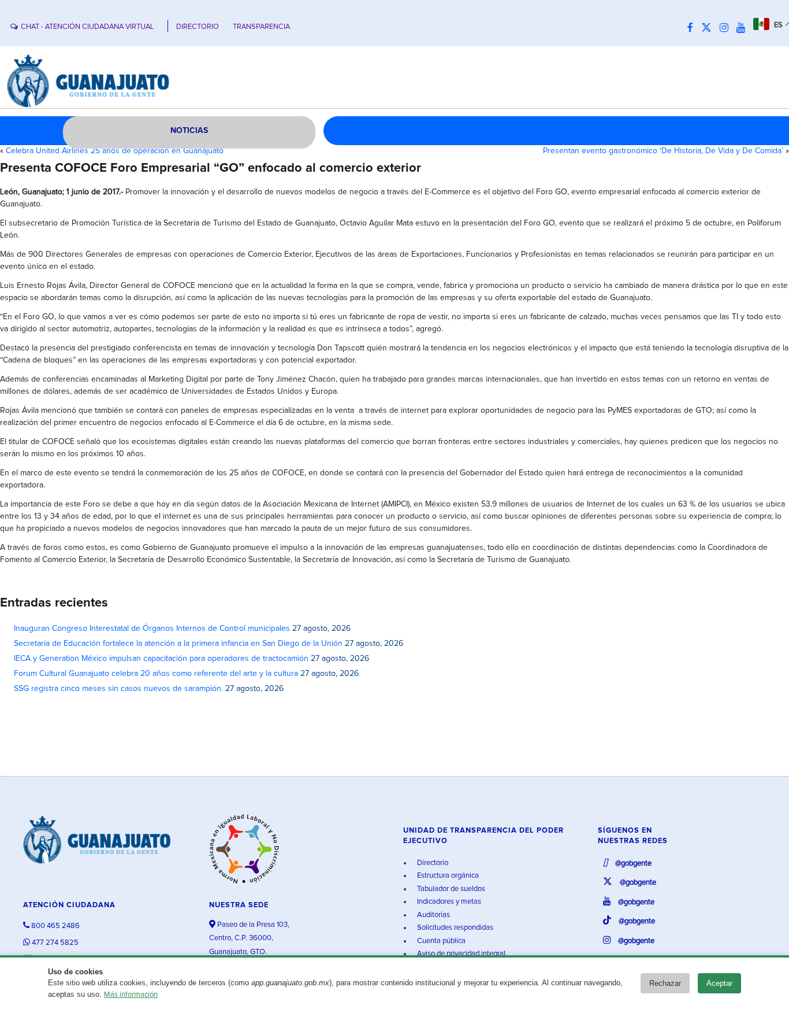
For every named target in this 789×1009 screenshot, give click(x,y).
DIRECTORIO (197, 27)
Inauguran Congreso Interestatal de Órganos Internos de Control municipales (152, 628)
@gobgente (632, 863)
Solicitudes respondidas (454, 928)
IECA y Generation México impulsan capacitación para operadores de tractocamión (161, 659)
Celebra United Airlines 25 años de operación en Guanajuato (115, 151)
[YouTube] (743, 28)
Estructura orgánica (447, 875)
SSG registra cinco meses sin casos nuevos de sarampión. (118, 689)
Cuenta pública (440, 941)
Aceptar (719, 983)
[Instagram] (727, 28)
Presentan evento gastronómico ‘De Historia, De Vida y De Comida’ (663, 151)
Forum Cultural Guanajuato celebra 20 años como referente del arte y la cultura (156, 674)
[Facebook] (693, 28)
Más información (131, 995)
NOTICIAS (189, 131)
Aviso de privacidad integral (460, 954)
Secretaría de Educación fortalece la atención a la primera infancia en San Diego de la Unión (178, 644)
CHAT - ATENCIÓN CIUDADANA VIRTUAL (87, 27)
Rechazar (665, 983)
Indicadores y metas (448, 901)
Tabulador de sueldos (450, 889)
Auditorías (432, 915)
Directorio (431, 863)
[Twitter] (709, 28)
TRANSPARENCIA (261, 27)
